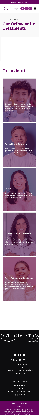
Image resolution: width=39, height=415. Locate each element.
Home (5, 19)
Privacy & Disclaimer (19, 403)
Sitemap (19, 406)
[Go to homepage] (10, 8)
